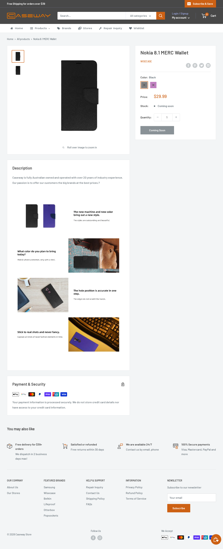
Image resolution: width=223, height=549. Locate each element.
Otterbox (49, 509)
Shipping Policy (95, 498)
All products (23, 39)
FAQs (89, 504)
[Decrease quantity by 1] (157, 117)
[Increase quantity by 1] (176, 117)
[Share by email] (208, 65)
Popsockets (51, 515)
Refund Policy (134, 493)
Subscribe (178, 508)
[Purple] (153, 85)
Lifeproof (49, 504)
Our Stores (13, 493)
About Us (12, 487)
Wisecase (146, 61)
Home (10, 39)
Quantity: (146, 117)
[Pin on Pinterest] (195, 65)
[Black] (144, 85)
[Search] (160, 16)
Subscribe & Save (203, 3)
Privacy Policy (134, 487)
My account (179, 17)
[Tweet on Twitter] (201, 65)
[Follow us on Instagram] (99, 537)
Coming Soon (157, 130)
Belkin (47, 498)
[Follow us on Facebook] (93, 537)
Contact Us (92, 493)
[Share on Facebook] (188, 65)
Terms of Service (136, 498)
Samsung (49, 487)
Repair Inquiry (94, 487)
